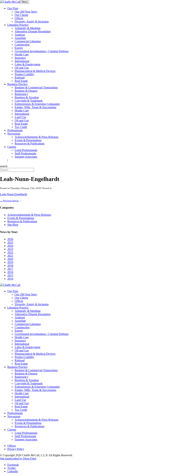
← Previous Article (9, 200)
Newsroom (13, 133)
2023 (10, 249)
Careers (11, 146)
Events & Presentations (28, 140)
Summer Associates (26, 156)
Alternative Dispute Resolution (32, 31)
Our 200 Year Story (26, 11)
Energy (19, 47)
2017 (10, 268)
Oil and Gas (22, 67)
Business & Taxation (27, 97)
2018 (10, 265)
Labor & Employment (27, 64)
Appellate (20, 38)
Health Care (22, 54)
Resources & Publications (29, 143)
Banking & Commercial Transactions (36, 87)
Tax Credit (21, 127)
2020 (10, 258)
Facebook (13, 464)
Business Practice (17, 84)
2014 (10, 278)
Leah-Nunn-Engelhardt (13, 194)
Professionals (15, 130)
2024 (10, 245)
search (3, 166)
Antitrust (20, 34)
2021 (10, 255)
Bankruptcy (21, 94)
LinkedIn (12, 471)
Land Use (20, 117)
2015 (10, 275)
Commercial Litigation (28, 41)
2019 (10, 262)
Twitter (11, 468)
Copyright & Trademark (29, 100)
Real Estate (21, 80)
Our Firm (12, 8)
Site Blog (12, 224)
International (22, 61)
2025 (10, 242)
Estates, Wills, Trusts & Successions (35, 107)
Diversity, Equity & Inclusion (32, 21)
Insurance (20, 57)
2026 (10, 239)
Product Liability (24, 74)
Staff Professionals (25, 153)
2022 (10, 252)
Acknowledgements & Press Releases (36, 136)
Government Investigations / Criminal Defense (41, 51)
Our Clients (21, 14)
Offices (19, 18)
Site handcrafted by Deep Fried (18, 458)
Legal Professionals (26, 150)
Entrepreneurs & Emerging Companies (37, 103)
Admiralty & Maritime (28, 28)
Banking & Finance (26, 90)
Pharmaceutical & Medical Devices (35, 71)
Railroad (20, 77)
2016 (10, 272)
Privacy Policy (15, 449)
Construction (22, 44)
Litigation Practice (17, 24)
